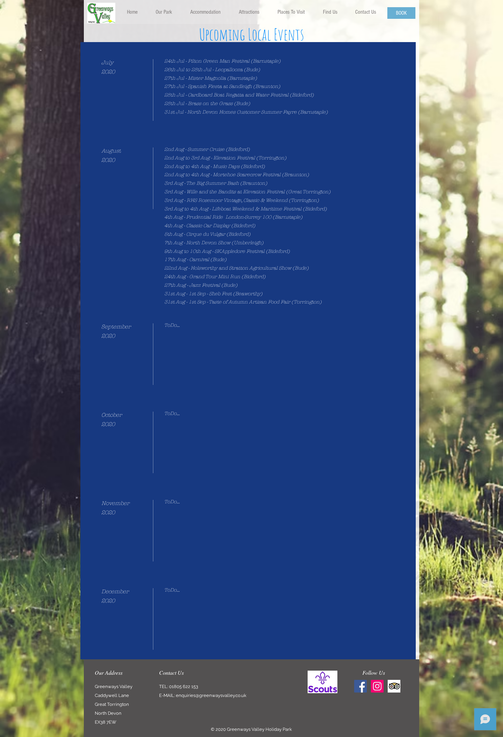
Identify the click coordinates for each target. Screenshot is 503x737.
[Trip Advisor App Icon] (394, 686)
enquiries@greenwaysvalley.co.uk (211, 695)
